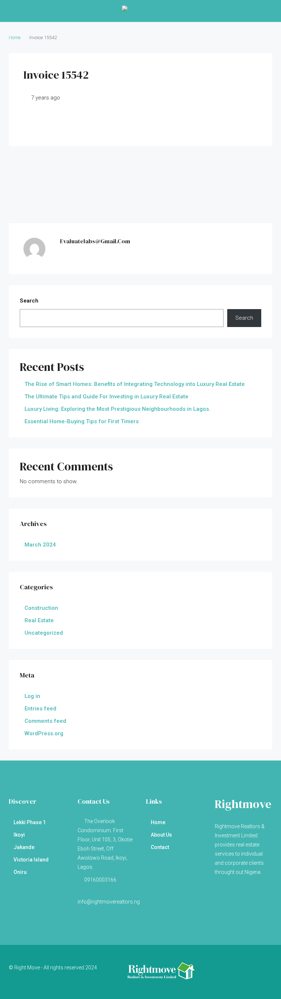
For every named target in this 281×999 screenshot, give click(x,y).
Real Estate (39, 620)
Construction (41, 608)
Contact (160, 847)
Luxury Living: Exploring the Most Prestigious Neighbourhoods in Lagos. (117, 409)
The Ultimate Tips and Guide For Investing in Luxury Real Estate (106, 396)
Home (158, 822)
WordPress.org (44, 733)
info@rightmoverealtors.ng (109, 902)
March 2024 (40, 544)
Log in (32, 696)
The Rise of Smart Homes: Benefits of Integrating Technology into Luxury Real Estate (135, 384)
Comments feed (45, 721)
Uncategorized (44, 633)
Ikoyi (19, 835)
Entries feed (40, 708)
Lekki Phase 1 (30, 822)
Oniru (20, 872)
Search (29, 300)
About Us (161, 835)
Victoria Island (31, 860)
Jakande (24, 847)
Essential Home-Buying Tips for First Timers (82, 421)
